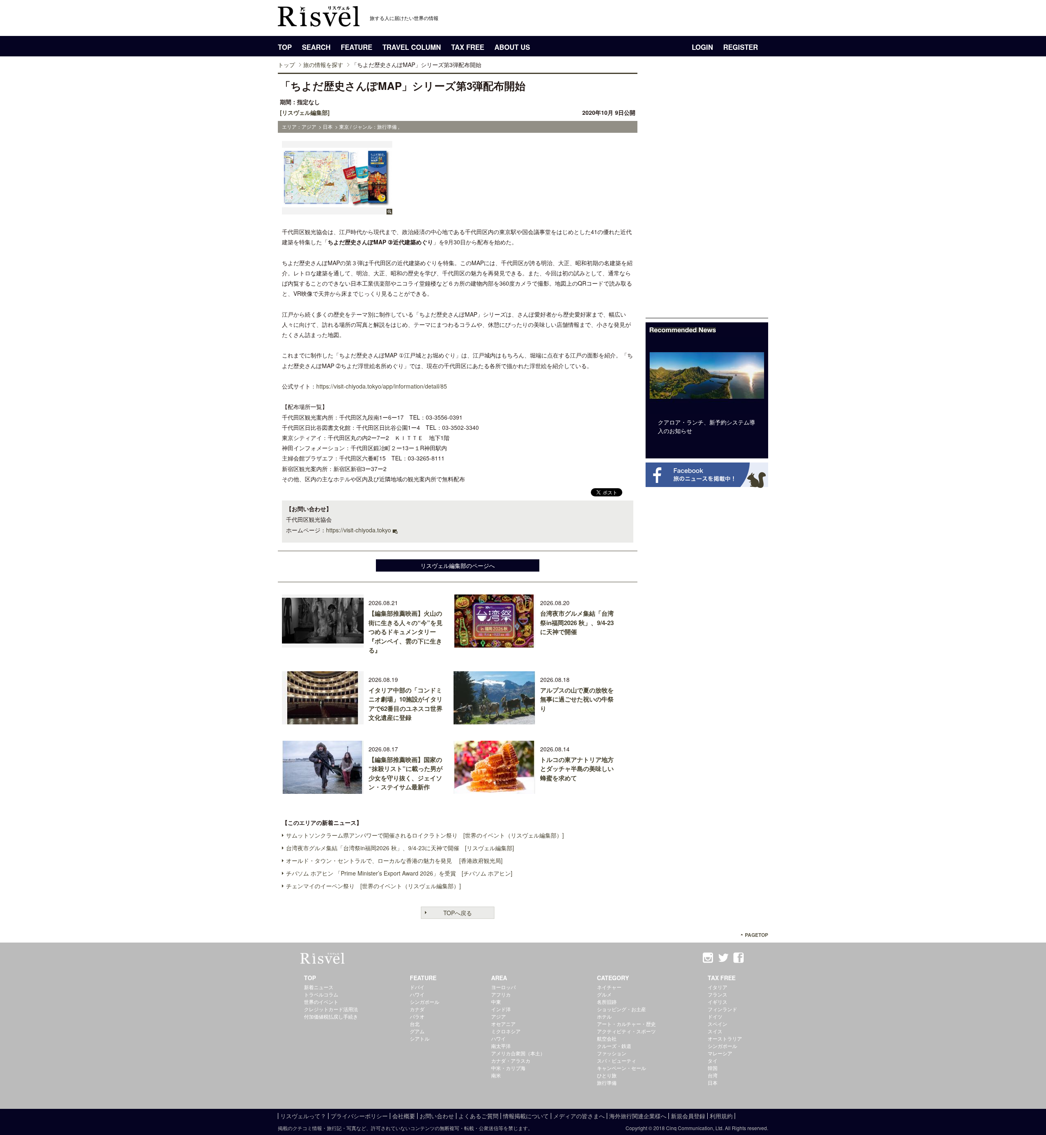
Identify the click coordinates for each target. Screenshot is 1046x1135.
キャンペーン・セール (621, 1067)
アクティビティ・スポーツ (626, 1031)
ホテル (604, 1016)
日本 (712, 1082)
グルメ (604, 994)
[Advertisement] (707, 195)
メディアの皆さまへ (579, 1116)
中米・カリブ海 (508, 1067)
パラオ (417, 1016)
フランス (717, 994)
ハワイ (417, 994)
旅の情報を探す (323, 64)
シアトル (419, 1038)
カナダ (417, 1008)
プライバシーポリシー (359, 1116)
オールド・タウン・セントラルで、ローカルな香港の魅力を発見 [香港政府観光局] (394, 860)
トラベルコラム (321, 994)
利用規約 (721, 1116)
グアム (417, 1031)
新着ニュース (318, 986)
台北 (415, 1023)
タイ (712, 1060)
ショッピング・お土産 (621, 1008)
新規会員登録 (688, 1116)
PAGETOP (756, 935)
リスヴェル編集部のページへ (457, 565)
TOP (285, 47)
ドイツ (715, 1016)
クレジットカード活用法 (331, 1008)
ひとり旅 (607, 1075)
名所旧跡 (607, 1001)
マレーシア (720, 1053)
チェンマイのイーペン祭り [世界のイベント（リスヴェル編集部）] (373, 886)
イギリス (717, 1001)
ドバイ (417, 986)
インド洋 (501, 1008)
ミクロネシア (506, 1031)
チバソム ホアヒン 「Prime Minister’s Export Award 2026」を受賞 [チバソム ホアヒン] (399, 873)
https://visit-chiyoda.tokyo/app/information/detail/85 (381, 386)
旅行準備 (607, 1082)
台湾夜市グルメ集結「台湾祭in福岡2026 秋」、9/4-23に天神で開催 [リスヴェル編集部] (400, 848)
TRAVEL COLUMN (411, 47)
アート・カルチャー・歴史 (626, 1023)
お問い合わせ (437, 1116)
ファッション (611, 1053)
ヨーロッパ (503, 986)
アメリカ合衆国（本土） (518, 1053)
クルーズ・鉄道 (614, 1045)
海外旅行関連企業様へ (637, 1116)
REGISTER (740, 47)
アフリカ (501, 994)
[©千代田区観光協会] (337, 210)
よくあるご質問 (478, 1116)
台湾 (712, 1075)
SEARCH (316, 47)
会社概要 (403, 1116)
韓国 (712, 1067)
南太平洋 (501, 1045)
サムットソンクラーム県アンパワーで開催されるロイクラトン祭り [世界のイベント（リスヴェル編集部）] (425, 835)
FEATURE (356, 47)
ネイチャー (609, 986)
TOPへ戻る (457, 913)
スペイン (717, 1023)
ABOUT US (512, 47)
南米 (496, 1075)
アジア (498, 1016)
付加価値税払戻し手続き (331, 1016)
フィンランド (722, 1008)
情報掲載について (526, 1116)
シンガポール (424, 1001)
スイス (715, 1031)
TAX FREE (467, 47)
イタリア (717, 986)
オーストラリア (725, 1038)
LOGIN (702, 47)
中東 (496, 1001)
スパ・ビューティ (616, 1060)
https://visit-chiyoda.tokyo (358, 530)
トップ (286, 64)
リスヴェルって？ (303, 1116)
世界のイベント (321, 1001)
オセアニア (503, 1023)
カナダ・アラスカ (510, 1060)
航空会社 (607, 1038)
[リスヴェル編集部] (305, 112)
